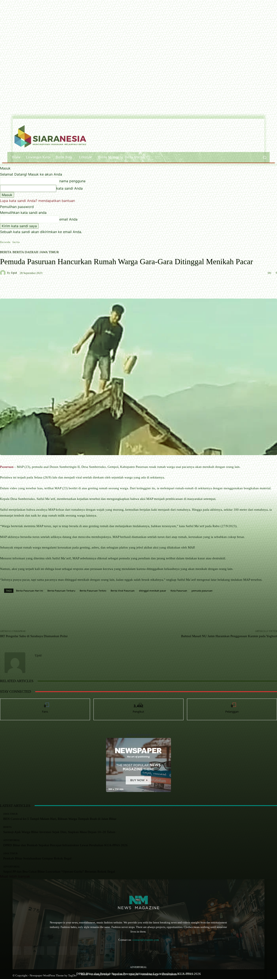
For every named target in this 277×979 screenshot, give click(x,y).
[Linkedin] (39, 950)
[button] (264, 157)
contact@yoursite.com (145, 939)
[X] (74, 950)
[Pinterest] (51, 950)
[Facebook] (17, 950)
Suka (45, 702)
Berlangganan (232, 702)
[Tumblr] (63, 950)
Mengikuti (138, 702)
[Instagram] (28, 950)
